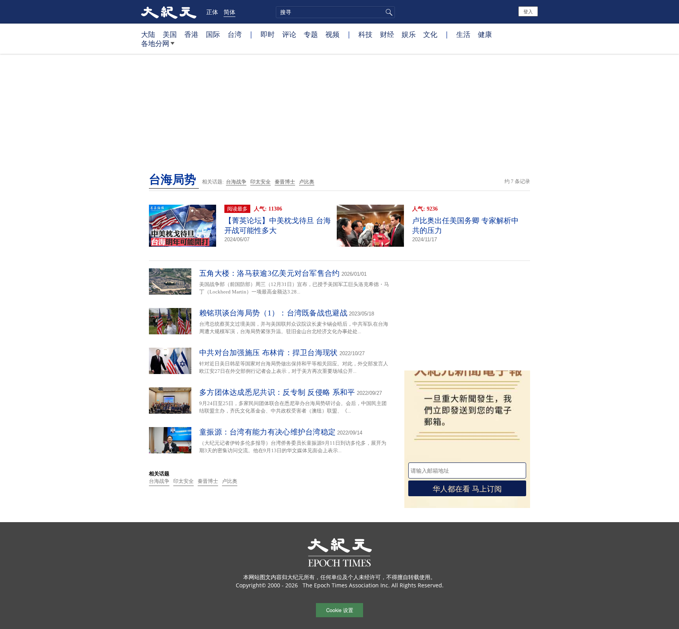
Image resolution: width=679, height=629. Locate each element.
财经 (387, 34)
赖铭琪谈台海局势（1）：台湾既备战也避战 (273, 313)
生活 (463, 34)
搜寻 (388, 12)
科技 (365, 34)
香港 (191, 34)
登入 (528, 11)
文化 (430, 34)
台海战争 (236, 182)
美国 (170, 34)
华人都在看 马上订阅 (467, 488)
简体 (229, 12)
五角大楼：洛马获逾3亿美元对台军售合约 (269, 273)
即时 (268, 34)
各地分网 (155, 43)
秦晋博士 (285, 182)
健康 (485, 34)
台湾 (235, 34)
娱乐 (409, 34)
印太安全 (260, 182)
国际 (213, 34)
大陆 (148, 34)
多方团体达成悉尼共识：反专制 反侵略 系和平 (277, 392)
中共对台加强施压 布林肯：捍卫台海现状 (268, 352)
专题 (311, 34)
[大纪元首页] (168, 11)
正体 (212, 12)
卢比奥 (306, 182)
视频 (332, 34)
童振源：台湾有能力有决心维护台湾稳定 (267, 432)
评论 (289, 34)
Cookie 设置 (339, 610)
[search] (335, 12)
